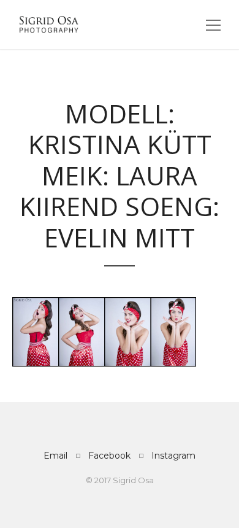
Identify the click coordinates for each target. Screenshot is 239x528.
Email (55, 455)
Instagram (173, 455)
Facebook (109, 455)
